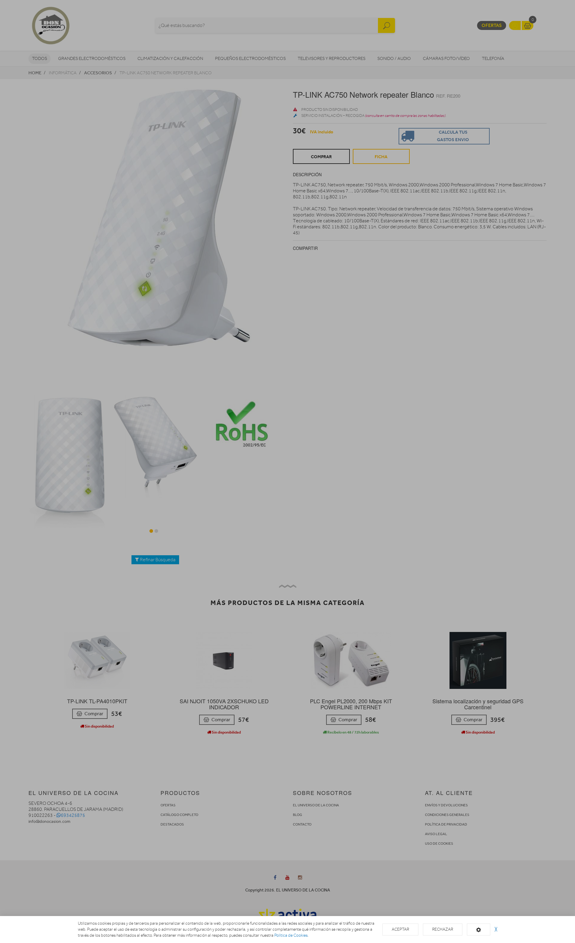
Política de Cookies (291, 935)
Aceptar (400, 929)
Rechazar (442, 929)
